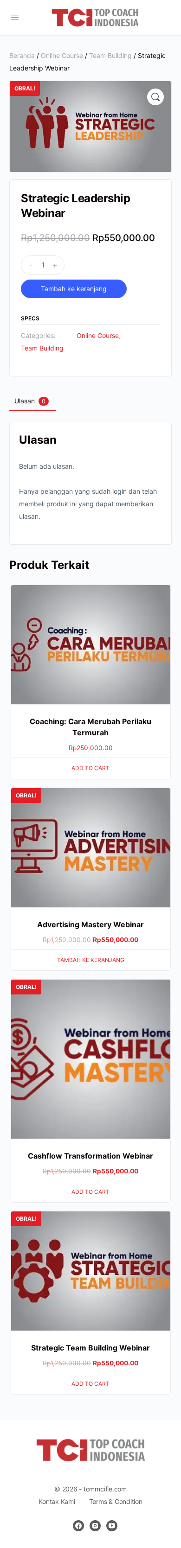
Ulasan (29, 401)
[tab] (31, 401)
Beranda (22, 55)
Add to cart (90, 767)
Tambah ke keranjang (74, 289)
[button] (155, 97)
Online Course (62, 55)
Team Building (110, 55)
